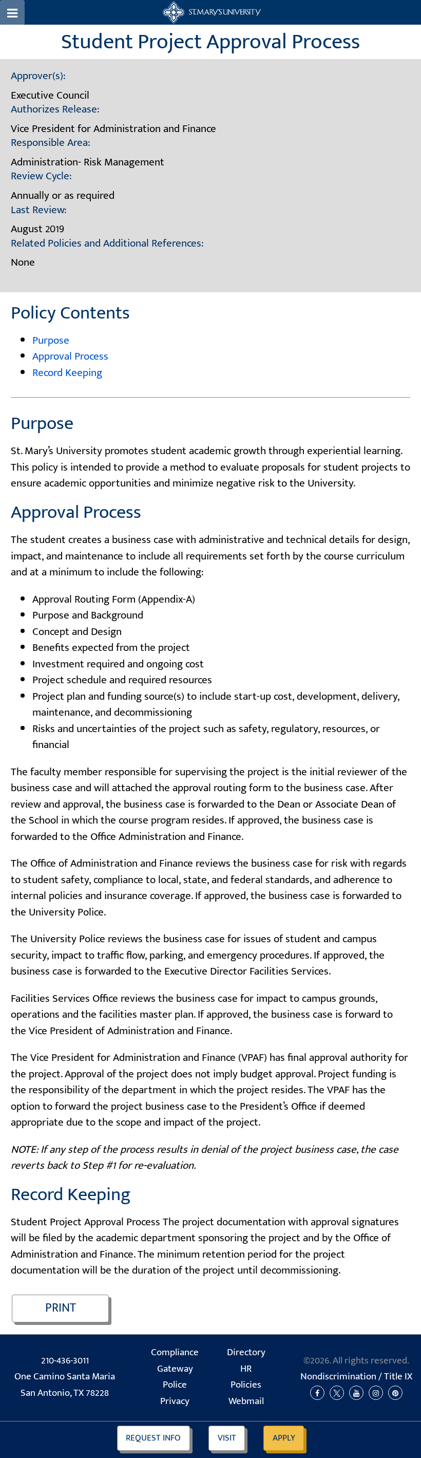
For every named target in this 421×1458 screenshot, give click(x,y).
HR (246, 1369)
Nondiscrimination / (356, 1377)
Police (175, 1385)
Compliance (175, 1352)
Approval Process (70, 356)
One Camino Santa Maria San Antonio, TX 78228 (64, 1385)
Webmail (246, 1401)
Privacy (174, 1401)
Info (153, 1438)
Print (60, 1308)
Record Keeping (67, 373)
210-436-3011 (65, 1361)
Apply (284, 1438)
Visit (227, 1438)
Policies (246, 1385)
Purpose (50, 340)
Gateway (175, 1369)
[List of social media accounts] (356, 1393)
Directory (246, 1352)
